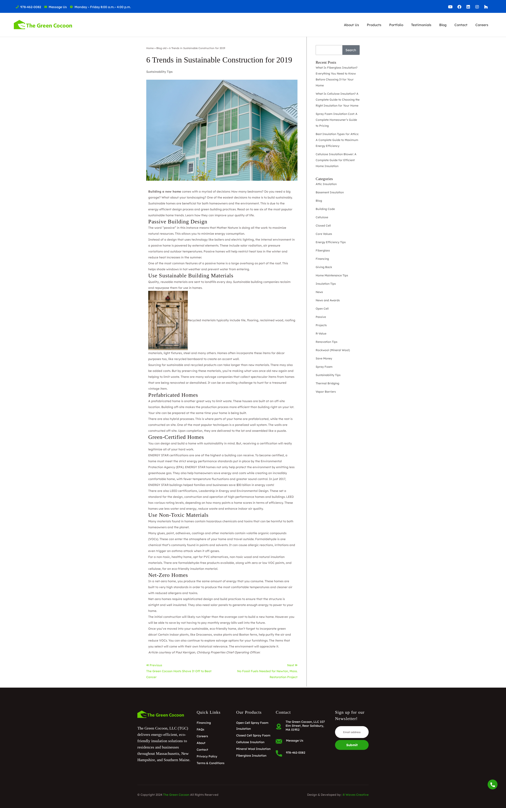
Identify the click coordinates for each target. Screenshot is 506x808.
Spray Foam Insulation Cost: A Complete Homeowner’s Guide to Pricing (336, 120)
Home (150, 48)
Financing (322, 259)
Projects (321, 325)
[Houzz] (486, 7)
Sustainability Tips (159, 72)
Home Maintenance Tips (332, 275)
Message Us (294, 740)
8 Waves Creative (356, 795)
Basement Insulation (330, 192)
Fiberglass (323, 250)
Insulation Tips (326, 283)
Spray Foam (324, 367)
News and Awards (328, 300)
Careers (481, 25)
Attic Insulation (326, 184)
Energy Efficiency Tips (331, 242)
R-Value (321, 333)
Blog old (161, 48)
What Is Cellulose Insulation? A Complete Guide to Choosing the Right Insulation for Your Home (338, 99)
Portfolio (396, 25)
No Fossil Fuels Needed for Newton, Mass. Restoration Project (267, 674)
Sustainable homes (162, 203)
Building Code (325, 209)
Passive (321, 317)
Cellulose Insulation (250, 742)
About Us (351, 25)
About (201, 743)
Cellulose (322, 217)
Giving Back (324, 267)
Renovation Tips (326, 342)
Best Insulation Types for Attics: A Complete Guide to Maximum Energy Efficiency (337, 140)
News (319, 292)
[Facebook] (459, 7)
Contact (460, 25)
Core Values (324, 234)
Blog (443, 25)
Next (291, 665)
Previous (156, 665)
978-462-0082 (295, 752)
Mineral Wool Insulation (253, 749)
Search (351, 50)
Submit (352, 745)
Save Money (324, 358)
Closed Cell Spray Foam (253, 735)
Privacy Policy (207, 756)
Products (374, 25)
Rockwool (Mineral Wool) (333, 350)
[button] (351, 24)
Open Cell (322, 308)
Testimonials (421, 25)
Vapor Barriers (326, 391)
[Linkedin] (468, 7)
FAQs (200, 729)
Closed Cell (323, 225)
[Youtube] (450, 7)
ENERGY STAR (158, 455)
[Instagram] (477, 7)
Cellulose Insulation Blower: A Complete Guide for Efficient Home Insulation (336, 160)
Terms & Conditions (210, 763)
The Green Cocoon (176, 795)
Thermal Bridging (327, 383)
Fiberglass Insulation (251, 755)
